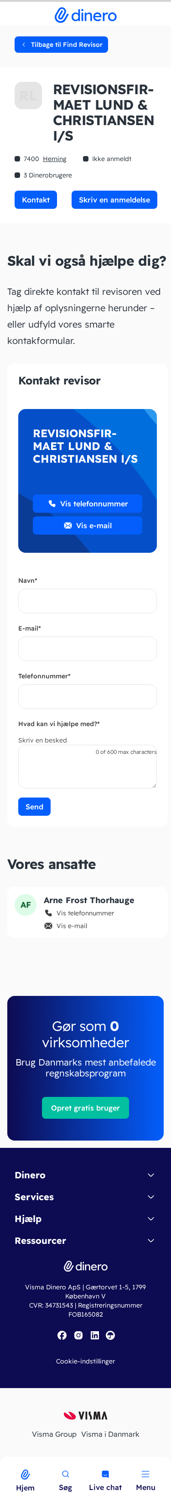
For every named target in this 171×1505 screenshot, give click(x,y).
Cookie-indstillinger (85, 1361)
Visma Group (54, 1434)
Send (34, 806)
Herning (55, 159)
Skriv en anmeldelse (114, 199)
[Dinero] (5, 1463)
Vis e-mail (94, 525)
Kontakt (36, 199)
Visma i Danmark (110, 1434)
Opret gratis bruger (85, 1107)
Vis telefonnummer (94, 503)
